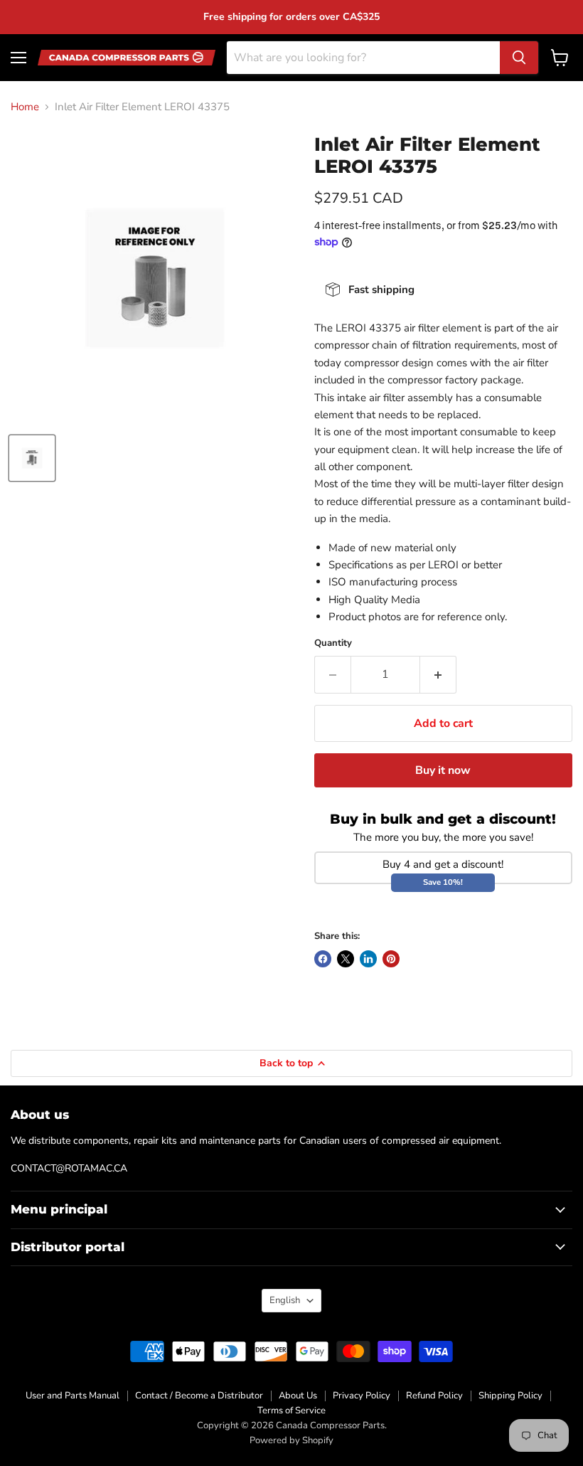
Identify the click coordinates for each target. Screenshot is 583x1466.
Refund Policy (434, 1395)
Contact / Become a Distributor (199, 1395)
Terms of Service (291, 1410)
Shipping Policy (510, 1395)
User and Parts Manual (72, 1395)
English (284, 1300)
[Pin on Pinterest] (391, 958)
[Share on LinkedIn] (368, 958)
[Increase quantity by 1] (438, 674)
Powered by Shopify (291, 1440)
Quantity (333, 643)
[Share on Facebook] (322, 958)
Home (25, 107)
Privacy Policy (361, 1395)
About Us (298, 1395)
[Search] (519, 57)
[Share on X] (345, 958)
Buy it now (443, 770)
